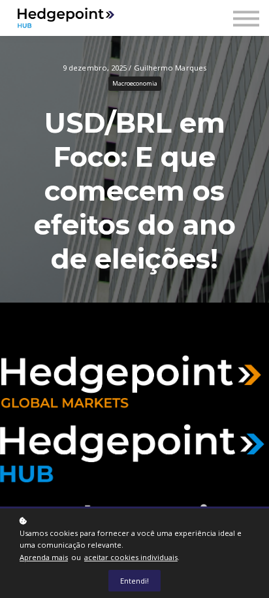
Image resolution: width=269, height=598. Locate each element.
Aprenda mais (44, 557)
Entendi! (134, 581)
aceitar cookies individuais (131, 557)
